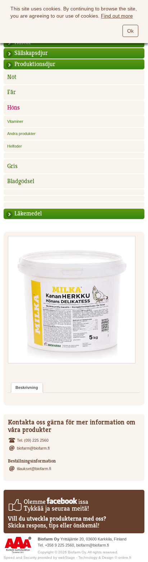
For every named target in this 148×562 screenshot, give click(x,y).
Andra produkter (21, 133)
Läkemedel (28, 213)
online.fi (124, 557)
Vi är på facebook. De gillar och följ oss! (48, 505)
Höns (13, 107)
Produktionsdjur (34, 64)
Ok (130, 31)
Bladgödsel (20, 181)
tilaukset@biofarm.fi (34, 468)
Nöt (12, 77)
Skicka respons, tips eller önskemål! (54, 525)
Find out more (117, 16)
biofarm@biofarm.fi (33, 448)
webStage (66, 557)
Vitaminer (15, 121)
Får (11, 92)
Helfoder (14, 146)
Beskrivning (26, 387)
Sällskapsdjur (31, 53)
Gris (12, 166)
